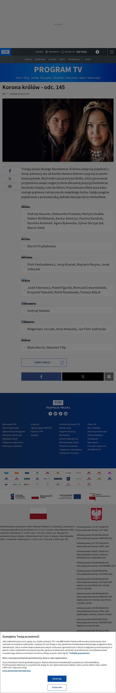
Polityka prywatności (80, 653)
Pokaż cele (57, 687)
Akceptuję (57, 678)
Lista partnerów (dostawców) (16, 671)
